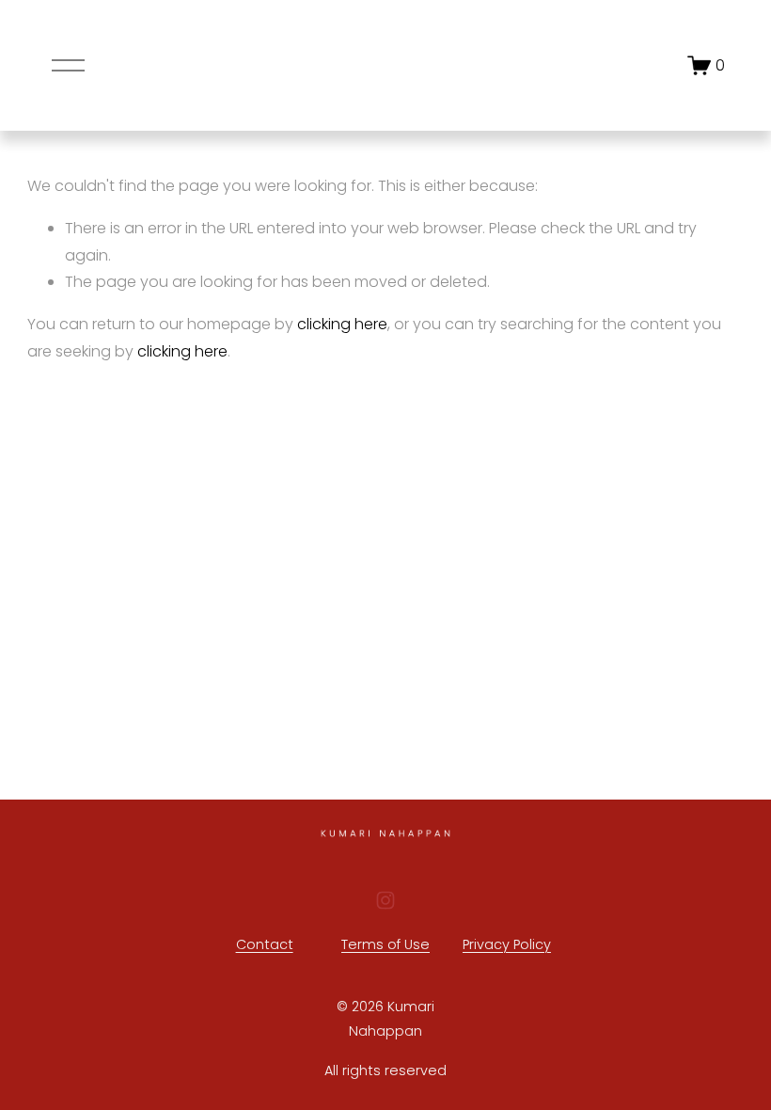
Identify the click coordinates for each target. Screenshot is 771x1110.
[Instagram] (385, 900)
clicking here (342, 324)
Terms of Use (385, 944)
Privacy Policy (507, 944)
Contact (264, 944)
